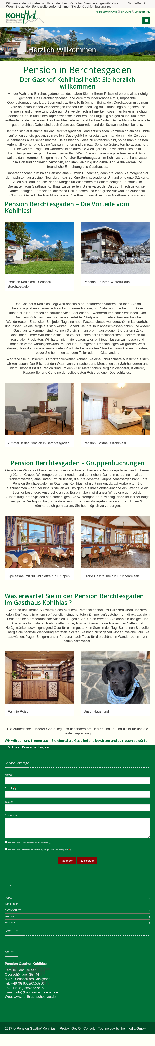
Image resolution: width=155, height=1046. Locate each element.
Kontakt (10, 922)
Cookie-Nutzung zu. (96, 6)
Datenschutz (13, 910)
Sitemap (9, 916)
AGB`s (23, 843)
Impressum (11, 904)
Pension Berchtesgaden (36, 747)
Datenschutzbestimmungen (34, 850)
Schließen (137, 3)
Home (16, 747)
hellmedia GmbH (133, 1028)
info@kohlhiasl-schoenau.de (36, 992)
